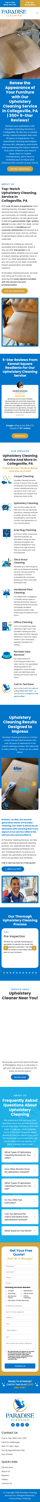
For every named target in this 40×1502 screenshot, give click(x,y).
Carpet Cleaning (24, 476)
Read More (20, 436)
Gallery (5, 1479)
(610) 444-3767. (23, 1386)
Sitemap (27, 1498)
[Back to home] (14, 13)
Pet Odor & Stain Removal (18, 1300)
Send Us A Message (10, 1442)
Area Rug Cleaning (25, 530)
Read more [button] (20, 415)
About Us (6, 1471)
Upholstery (27, 1291)
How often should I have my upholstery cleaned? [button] (17, 1170)
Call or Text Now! (24, 684)
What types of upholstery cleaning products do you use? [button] (18, 1186)
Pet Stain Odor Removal (22, 653)
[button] (37, 13)
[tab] (4, 973)
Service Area (20, 1077)
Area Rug (11, 1293)
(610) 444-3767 (26, 691)
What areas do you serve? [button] (18, 1230)
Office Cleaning (23, 622)
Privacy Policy (15, 1498)
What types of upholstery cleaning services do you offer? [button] (18, 1155)
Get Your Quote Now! (30, 3)
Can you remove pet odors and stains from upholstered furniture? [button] (16, 1216)
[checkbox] (3, 1291)
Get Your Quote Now (20, 169)
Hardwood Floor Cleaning (23, 591)
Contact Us (7, 1483)
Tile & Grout (28, 1293)
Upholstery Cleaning (26, 503)
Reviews (5, 1475)
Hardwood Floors (12, 1297)
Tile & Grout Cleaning (20, 561)
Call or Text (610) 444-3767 (10, 3)
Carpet (11, 1291)
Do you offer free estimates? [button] (13, 1201)
